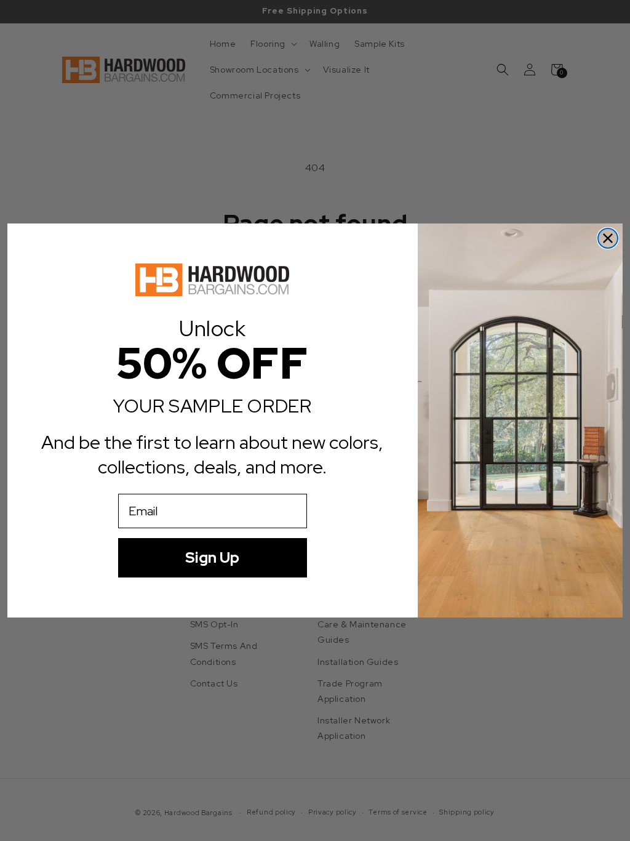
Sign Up (212, 557)
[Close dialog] (608, 238)
